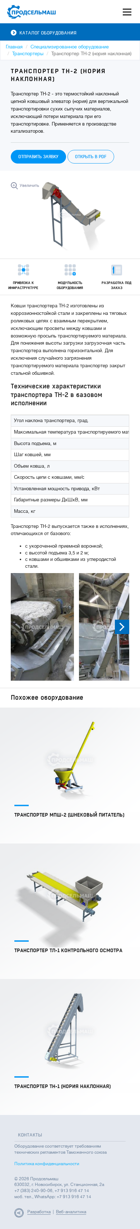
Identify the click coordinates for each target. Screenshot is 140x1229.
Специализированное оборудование (70, 46)
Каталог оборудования (47, 33)
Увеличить (29, 185)
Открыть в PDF (91, 157)
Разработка (39, 1211)
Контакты (30, 1135)
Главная (14, 46)
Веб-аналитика (71, 1211)
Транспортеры (27, 53)
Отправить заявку (38, 157)
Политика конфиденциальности (46, 1163)
